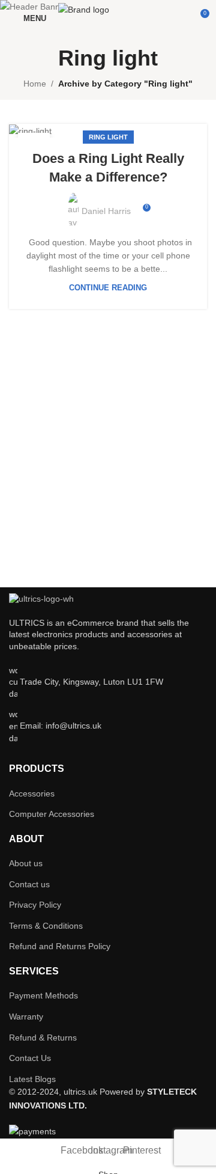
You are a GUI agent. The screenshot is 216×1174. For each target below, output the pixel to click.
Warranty (26, 1016)
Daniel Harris (106, 211)
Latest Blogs (32, 1079)
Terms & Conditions (46, 926)
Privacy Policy (35, 905)
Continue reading (108, 288)
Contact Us (30, 1058)
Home (34, 83)
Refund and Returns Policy (59, 946)
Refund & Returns (43, 1037)
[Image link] (41, 599)
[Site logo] (112, 17)
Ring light (108, 137)
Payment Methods (43, 995)
